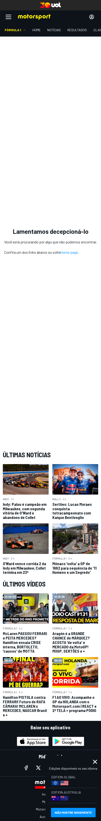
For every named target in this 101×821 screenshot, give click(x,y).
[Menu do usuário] (91, 17)
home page (69, 252)
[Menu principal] (8, 17)
